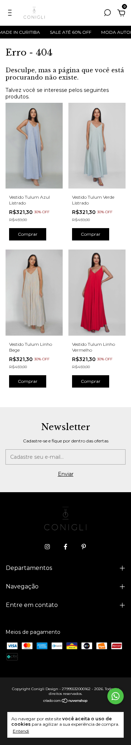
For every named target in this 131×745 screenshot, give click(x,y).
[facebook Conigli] (65, 547)
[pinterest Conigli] (84, 547)
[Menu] (11, 14)
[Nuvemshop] (65, 701)
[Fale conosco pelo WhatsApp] (115, 696)
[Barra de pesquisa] (107, 14)
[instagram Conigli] (47, 547)
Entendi (21, 731)
